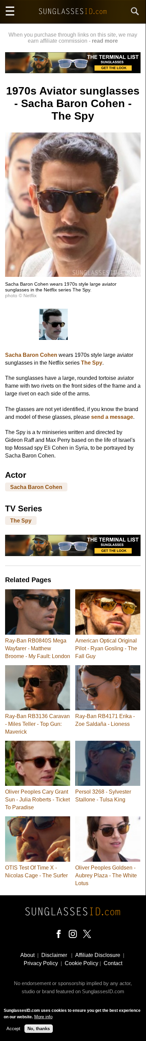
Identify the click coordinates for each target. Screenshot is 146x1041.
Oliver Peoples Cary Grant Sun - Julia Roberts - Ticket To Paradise (37, 799)
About (27, 955)
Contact (113, 963)
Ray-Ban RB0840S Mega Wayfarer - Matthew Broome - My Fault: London (37, 648)
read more (105, 41)
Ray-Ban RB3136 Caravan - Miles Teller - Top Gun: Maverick (37, 724)
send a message (112, 417)
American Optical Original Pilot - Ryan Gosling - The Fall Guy (106, 648)
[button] (73, 275)
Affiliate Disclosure (97, 955)
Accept (13, 1028)
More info (43, 1016)
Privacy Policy (41, 963)
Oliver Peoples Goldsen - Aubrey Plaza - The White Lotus (106, 875)
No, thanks (38, 1028)
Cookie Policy (81, 963)
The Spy (91, 363)
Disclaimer (54, 955)
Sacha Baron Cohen (31, 355)
